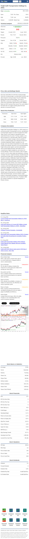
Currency (20, 530)
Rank (13, 530)
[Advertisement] (14, 74)
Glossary (24, 530)
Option (16, 530)
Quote (8, 530)
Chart (11, 530)
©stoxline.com (3, 530)
